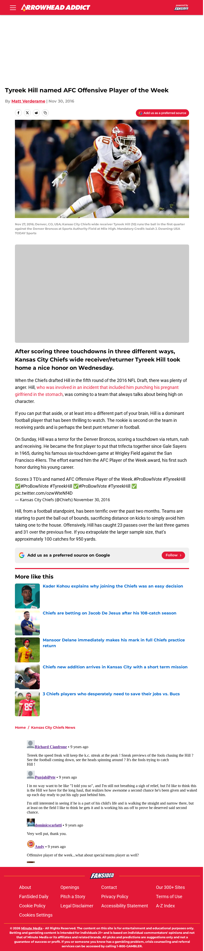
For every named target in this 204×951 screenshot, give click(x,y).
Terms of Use (169, 896)
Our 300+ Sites (170, 887)
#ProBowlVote (148, 479)
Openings (69, 887)
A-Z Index (165, 905)
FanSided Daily (34, 896)
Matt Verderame (28, 101)
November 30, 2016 (92, 499)
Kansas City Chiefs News (53, 727)
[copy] (45, 112)
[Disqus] (112, 800)
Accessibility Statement (124, 905)
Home (20, 727)
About (25, 887)
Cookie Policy (32, 905)
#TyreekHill (174, 479)
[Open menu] (13, 7)
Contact (109, 887)
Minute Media (31, 928)
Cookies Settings (35, 915)
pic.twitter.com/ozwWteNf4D (44, 493)
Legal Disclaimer (76, 905)
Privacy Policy (114, 896)
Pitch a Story (72, 896)
